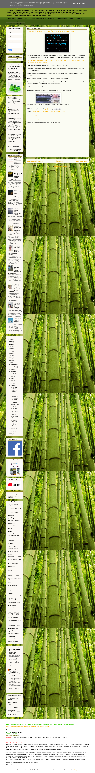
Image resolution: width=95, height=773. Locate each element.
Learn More (76, 4)
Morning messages (13, 707)
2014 (10, 362)
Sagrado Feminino (12, 631)
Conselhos (10, 543)
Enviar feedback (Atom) (60, 166)
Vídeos (76, 21)
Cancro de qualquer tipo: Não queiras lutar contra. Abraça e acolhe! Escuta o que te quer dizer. (14, 230)
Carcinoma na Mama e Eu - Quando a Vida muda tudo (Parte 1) (18, 305)
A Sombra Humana (14, 649)
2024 (10, 339)
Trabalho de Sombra (47, 111)
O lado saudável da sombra (15, 595)
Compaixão (11, 540)
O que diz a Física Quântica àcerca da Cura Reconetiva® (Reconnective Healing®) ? (15, 675)
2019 (10, 351)
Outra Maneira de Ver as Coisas (16, 23)
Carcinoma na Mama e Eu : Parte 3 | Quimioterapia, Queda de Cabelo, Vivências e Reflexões (14, 250)
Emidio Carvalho (12, 705)
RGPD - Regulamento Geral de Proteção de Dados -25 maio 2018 (13, 613)
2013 (10, 434)
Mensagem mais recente (35, 161)
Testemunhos (11, 636)
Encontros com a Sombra (14, 556)
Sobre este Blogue (22, 18)
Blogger (76, 769)
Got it (83, 4)
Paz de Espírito (12, 605)
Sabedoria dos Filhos (13, 628)
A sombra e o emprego (13, 512)
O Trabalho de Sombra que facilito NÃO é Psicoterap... (14, 399)
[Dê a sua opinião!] (56, 109)
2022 (10, 344)
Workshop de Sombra (59, 111)
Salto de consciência (13, 633)
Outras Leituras (40, 21)
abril (12, 383)
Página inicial (11, 18)
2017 (10, 355)
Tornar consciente (37, 111)
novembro (13, 367)
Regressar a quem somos (14, 620)
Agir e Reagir (11, 518)
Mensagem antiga (81, 161)
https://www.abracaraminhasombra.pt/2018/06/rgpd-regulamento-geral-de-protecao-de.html (27, 726)
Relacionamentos (12, 623)
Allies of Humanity (12, 702)
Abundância (11, 515)
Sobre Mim (62, 21)
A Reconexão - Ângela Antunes (13, 670)
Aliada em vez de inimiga (14, 520)
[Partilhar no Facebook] (59, 109)
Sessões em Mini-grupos (14, 21)
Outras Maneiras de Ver (14, 602)
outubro (13, 369)
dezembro (13, 364)
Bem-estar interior (12, 526)
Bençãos (10, 528)
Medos (9, 590)
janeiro (13, 431)
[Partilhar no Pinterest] (60, 109)
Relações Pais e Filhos (14, 625)
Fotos (69, 21)
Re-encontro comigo (13, 617)
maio (12, 380)
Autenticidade (11, 523)
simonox (61, 769)
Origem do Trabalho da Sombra (65, 18)
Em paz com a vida (13, 551)
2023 (10, 341)
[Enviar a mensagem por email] (55, 109)
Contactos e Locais (52, 21)
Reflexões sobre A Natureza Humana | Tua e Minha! (17, 211)
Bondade (10, 531)
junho (12, 378)
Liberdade (10, 587)
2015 (10, 360)
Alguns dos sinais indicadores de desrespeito (13, 652)
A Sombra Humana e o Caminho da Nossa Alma (42, 18)
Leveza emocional (12, 585)
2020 (10, 348)
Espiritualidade (12, 566)
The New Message (13, 714)
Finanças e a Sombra (13, 575)
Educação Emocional (13, 548)
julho (12, 376)
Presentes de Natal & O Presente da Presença (15, 68)
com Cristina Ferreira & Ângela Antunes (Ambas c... (14, 423)
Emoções (10, 554)
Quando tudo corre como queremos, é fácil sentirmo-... (14, 411)
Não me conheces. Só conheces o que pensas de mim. (18, 193)
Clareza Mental (12, 538)
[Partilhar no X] (58, 109)
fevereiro (13, 428)
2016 (10, 358)
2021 (10, 346)
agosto (13, 373)
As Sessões (79, 18)
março (12, 385)
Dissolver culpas (12, 546)
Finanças (10, 573)
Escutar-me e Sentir (13, 563)
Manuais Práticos (28, 21)
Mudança (10, 593)
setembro (13, 371)
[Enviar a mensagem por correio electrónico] (52, 109)
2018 (10, 353)
